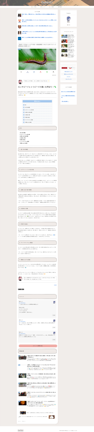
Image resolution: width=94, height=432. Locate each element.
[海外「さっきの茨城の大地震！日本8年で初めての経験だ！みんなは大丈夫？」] (19, 38)
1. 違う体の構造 (27, 107)
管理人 (68, 21)
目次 (37, 101)
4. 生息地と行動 (27, 114)
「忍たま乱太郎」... (65, 101)
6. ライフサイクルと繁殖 (29, 119)
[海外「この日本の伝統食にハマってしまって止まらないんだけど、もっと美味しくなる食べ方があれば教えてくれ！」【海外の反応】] (19, 21)
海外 (23, 289)
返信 (54, 315)
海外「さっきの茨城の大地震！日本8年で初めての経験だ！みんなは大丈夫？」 (37, 37)
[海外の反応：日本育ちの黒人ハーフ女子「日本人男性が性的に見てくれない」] (19, 26)
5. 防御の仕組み (27, 117)
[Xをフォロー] (69, 24)
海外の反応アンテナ (69, 71)
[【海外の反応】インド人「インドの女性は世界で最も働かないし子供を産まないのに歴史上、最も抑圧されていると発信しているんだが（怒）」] (19, 32)
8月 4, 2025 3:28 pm (22, 321)
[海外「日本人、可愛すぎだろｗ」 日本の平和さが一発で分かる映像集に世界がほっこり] (19, 15)
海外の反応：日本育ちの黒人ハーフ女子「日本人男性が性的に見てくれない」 (37, 25)
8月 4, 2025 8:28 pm (22, 333)
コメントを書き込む (38, 345)
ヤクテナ (68, 76)
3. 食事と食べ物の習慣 (28, 112)
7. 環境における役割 (28, 122)
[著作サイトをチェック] (67, 24)
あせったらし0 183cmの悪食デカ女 (68, 91)
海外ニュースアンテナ (68, 74)
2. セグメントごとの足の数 (29, 109)
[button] (53, 72)
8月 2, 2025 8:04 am (22, 302)
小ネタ (20, 289)
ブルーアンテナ (68, 79)
